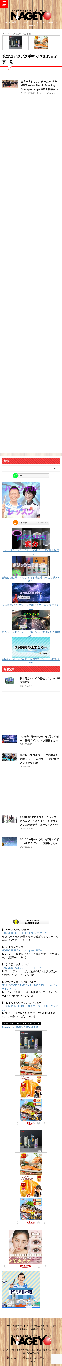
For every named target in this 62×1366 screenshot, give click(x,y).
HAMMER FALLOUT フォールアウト (23, 967)
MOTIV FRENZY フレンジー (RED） (22, 950)
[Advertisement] (31, 244)
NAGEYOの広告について (37, 1326)
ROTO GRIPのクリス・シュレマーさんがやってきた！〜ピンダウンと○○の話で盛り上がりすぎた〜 (39, 820)
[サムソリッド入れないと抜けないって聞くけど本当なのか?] (31, 628)
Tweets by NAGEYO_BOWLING (20, 1027)
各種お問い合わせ (39, 1329)
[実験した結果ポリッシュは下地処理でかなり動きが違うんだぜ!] (31, 574)
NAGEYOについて (15, 1326)
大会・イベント (48, 93)
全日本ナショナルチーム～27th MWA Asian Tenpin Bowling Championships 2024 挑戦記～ (39, 85)
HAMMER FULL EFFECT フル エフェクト (26, 933)
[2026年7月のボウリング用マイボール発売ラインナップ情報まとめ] (31, 601)
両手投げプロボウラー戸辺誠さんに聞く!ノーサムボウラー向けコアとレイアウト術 (39, 758)
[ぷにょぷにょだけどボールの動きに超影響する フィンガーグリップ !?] (31, 547)
